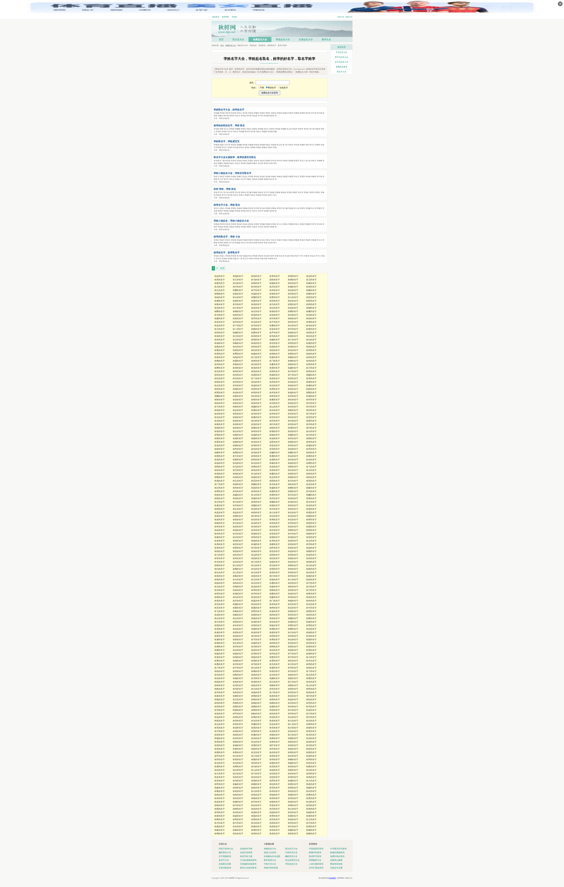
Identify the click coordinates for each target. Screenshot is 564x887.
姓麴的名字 (219, 396)
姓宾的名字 (275, 819)
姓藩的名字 (256, 735)
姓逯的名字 (311, 509)
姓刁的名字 (275, 361)
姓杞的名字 (275, 558)
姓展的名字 (275, 668)
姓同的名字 (238, 689)
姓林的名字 (256, 361)
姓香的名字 (256, 819)
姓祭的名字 (238, 639)
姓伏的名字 (311, 340)
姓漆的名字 (293, 805)
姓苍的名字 (256, 442)
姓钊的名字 (275, 784)
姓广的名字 (219, 484)
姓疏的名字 (256, 692)
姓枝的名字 (275, 618)
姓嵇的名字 (238, 551)
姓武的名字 (256, 421)
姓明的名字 (256, 340)
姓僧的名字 (219, 643)
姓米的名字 (219, 340)
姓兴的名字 (219, 590)
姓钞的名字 (311, 601)
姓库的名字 (256, 491)
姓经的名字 (219, 375)
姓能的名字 (238, 442)
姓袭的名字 (293, 738)
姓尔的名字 (293, 728)
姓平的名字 (293, 329)
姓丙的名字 (311, 759)
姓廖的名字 (275, 474)
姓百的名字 (275, 534)
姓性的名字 (293, 661)
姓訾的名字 (275, 495)
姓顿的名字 (238, 678)
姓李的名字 (275, 276)
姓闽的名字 (238, 587)
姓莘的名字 (311, 442)
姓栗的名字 (238, 608)
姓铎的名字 (275, 699)
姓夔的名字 (293, 488)
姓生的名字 (238, 618)
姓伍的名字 (293, 325)
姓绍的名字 (238, 788)
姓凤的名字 (311, 304)
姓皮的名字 (219, 325)
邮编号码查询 (315, 852)
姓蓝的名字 (293, 350)
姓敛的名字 (238, 742)
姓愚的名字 (219, 664)
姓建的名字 (275, 597)
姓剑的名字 (293, 706)
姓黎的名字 (256, 428)
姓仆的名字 (293, 735)
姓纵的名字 (275, 625)
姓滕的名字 (219, 318)
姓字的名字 (293, 657)
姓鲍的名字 (238, 311)
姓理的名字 (275, 569)
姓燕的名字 (219, 459)
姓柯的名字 (238, 371)
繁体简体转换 (336, 864)
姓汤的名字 (311, 315)
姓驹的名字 (275, 615)
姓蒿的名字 (238, 706)
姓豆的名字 (219, 608)
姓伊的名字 (275, 414)
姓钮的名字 (293, 385)
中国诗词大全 (291, 852)
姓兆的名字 (238, 763)
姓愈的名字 (256, 816)
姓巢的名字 (219, 505)
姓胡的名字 (238, 368)
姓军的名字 (293, 576)
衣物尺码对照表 (271, 868)
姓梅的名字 (219, 361)
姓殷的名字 (238, 318)
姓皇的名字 (275, 833)
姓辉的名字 (293, 565)
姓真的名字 (256, 809)
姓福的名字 (256, 534)
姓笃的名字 (219, 728)
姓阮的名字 (275, 350)
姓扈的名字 (311, 456)
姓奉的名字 (256, 576)
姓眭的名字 (256, 685)
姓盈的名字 (256, 601)
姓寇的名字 (311, 481)
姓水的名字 (238, 297)
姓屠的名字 (238, 438)
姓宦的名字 (219, 470)
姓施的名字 (293, 287)
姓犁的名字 (219, 594)
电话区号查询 (315, 856)
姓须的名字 (293, 502)
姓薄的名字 (293, 428)
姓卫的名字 (311, 280)
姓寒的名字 (219, 661)
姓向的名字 (293, 470)
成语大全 (348, 17)
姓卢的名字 (293, 371)
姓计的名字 (293, 340)
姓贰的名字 (293, 833)
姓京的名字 (256, 823)
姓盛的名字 (238, 361)
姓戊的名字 (311, 802)
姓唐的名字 (275, 311)
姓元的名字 (219, 329)
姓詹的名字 (219, 424)
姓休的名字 (219, 798)
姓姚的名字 (293, 332)
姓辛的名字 (293, 495)
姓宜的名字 (293, 608)
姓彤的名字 (238, 833)
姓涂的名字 (219, 519)
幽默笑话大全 (291, 856)
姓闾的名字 (311, 805)
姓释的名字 (219, 819)
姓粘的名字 (293, 548)
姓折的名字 (311, 615)
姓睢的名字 (275, 685)
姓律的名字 (256, 781)
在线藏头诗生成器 (272, 856)
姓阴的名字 (311, 438)
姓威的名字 (293, 781)
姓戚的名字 (256, 294)
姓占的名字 (293, 809)
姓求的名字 (238, 812)
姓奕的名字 (293, 812)
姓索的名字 (238, 435)
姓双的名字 (275, 442)
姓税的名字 (293, 802)
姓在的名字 (311, 791)
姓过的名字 (238, 537)
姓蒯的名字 (256, 505)
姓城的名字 (256, 544)
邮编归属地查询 (337, 852)
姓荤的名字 (275, 816)
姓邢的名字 (256, 389)
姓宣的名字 (275, 378)
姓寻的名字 (293, 668)
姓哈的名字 (219, 530)
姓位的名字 (256, 565)
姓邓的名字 (311, 378)
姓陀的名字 (311, 643)
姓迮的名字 (256, 805)
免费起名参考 (341, 67)
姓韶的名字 (219, 428)
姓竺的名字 (275, 509)
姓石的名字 (238, 385)
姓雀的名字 (275, 611)
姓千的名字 (293, 654)
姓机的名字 (311, 699)
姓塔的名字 (293, 636)
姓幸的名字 (293, 424)
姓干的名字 (293, 375)
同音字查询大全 (226, 849)
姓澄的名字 (219, 629)
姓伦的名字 (256, 569)
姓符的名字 (275, 421)
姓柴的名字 (293, 463)
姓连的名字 (275, 467)
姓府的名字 (219, 735)
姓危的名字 (238, 357)
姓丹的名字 (293, 671)
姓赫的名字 (293, 830)
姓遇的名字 (256, 745)
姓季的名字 (238, 354)
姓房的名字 (238, 375)
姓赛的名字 (238, 749)
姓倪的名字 (293, 315)
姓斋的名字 (311, 816)
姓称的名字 (219, 805)
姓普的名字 (293, 597)
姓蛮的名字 (219, 717)
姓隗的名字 (256, 407)
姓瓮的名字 (311, 692)
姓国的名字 (275, 481)
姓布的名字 (275, 604)
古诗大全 (340, 17)
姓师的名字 (219, 491)
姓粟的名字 (256, 608)
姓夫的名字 (311, 735)
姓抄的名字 (275, 777)
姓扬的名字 (219, 654)
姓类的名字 (238, 759)
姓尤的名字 (219, 287)
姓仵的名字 (311, 717)
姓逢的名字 (311, 445)
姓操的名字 (219, 583)
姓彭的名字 (293, 301)
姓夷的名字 (256, 717)
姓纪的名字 (238, 347)
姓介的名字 (256, 562)
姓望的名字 (219, 597)
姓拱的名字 (256, 763)
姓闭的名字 (311, 664)
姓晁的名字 (293, 491)
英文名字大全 (291, 849)
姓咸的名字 (256, 435)
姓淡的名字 (311, 636)
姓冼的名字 (238, 685)
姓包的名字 (293, 382)
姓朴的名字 (293, 773)
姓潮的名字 (275, 629)
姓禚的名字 (311, 629)
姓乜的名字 (238, 502)
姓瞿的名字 (311, 463)
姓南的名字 (311, 632)
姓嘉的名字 (238, 654)
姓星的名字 (219, 636)
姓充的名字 (238, 467)
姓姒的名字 (275, 812)
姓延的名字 (311, 749)
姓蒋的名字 (219, 283)
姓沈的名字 (238, 283)
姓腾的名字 (293, 629)
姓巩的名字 (238, 491)
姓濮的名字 (219, 456)
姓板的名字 (256, 657)
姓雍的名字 (238, 452)
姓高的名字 (256, 364)
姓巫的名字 (256, 403)
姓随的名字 (256, 759)
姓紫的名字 (219, 650)
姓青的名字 (311, 646)
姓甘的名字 (275, 417)
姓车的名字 (311, 407)
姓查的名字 (293, 505)
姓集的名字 (238, 830)
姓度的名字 (293, 745)
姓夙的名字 (256, 675)
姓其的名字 (275, 823)
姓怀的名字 (256, 431)
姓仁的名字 (293, 724)
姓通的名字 (275, 456)
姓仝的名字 (256, 689)
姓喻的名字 (311, 294)
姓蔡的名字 (293, 364)
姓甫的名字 (256, 830)
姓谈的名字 (256, 343)
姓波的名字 (256, 632)
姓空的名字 (275, 498)
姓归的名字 (256, 519)
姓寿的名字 (256, 456)
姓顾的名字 (256, 329)
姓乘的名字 (238, 752)
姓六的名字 (219, 555)
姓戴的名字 (238, 343)
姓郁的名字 (219, 382)
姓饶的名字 (256, 498)
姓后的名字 (311, 505)
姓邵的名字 (311, 332)
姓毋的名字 (311, 498)
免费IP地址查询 (337, 856)
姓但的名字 (275, 773)
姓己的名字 (293, 682)
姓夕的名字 (219, 823)
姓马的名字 (275, 304)
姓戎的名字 (219, 421)
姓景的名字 (311, 421)
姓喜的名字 (219, 601)
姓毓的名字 (311, 788)
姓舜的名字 (219, 565)
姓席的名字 (219, 354)
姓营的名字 (256, 597)
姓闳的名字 (238, 795)
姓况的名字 (256, 523)
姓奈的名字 (238, 625)
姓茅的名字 (293, 343)
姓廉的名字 (311, 311)
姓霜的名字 (256, 661)
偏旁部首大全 (225, 852)
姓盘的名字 (293, 699)
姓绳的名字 (256, 696)
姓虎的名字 (219, 615)
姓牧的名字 (238, 407)
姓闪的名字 (256, 636)
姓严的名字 (256, 290)
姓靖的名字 (293, 788)
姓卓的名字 (311, 435)
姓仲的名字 (256, 414)
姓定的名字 (256, 777)
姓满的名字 (219, 481)
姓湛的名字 (219, 336)
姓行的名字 (275, 576)
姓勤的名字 (275, 590)
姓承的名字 (238, 562)
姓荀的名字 (256, 392)
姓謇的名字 (293, 625)
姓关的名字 (238, 505)
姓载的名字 (275, 594)
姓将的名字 (219, 579)
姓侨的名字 (256, 833)
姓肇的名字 (256, 724)
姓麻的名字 (256, 354)
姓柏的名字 (219, 297)
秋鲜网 (231, 878)
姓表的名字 (275, 671)
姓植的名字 (293, 749)
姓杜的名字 (256, 350)
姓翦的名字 (219, 809)
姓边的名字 (293, 456)
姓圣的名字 (238, 738)
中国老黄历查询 (316, 849)
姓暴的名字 (256, 417)
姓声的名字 (256, 594)
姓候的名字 (256, 551)
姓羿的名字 (293, 396)
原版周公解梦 (336, 860)
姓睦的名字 (293, 587)
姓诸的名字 (311, 382)
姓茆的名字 (219, 706)
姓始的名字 (238, 636)
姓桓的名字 (256, 512)
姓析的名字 (256, 650)
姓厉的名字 (311, 417)
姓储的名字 (311, 396)
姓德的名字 (275, 537)
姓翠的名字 (311, 826)
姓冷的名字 (256, 495)
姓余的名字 (311, 325)
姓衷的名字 (275, 721)
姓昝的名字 (256, 371)
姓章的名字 (275, 297)
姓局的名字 (219, 544)
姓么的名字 (256, 770)
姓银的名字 (293, 601)
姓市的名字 (219, 562)
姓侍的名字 (311, 745)
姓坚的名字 (293, 583)
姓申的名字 (238, 449)
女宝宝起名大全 (341, 62)
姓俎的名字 (219, 721)
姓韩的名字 (256, 283)
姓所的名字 (311, 558)
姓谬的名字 (311, 678)
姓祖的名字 (238, 421)
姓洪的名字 (275, 382)
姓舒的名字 (256, 347)
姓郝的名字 (293, 318)
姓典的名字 (256, 826)
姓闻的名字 (293, 442)
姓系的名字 (293, 777)
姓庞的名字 (311, 343)
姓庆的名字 (238, 601)
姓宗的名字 (238, 378)
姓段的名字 (219, 403)
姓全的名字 (275, 410)
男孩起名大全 (283, 39)
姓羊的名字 (275, 392)
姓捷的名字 (275, 763)
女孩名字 (284, 88)
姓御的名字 (219, 738)
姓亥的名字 (219, 802)
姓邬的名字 (311, 318)
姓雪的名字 (275, 661)
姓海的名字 (275, 519)
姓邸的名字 (238, 735)
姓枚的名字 (256, 788)
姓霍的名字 (275, 368)
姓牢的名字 (256, 802)
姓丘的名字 (256, 572)
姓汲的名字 (238, 400)
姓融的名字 (238, 495)
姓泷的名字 (311, 738)
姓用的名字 (311, 809)
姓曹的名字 (238, 290)
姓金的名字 (293, 290)
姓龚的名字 (311, 385)
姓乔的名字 (293, 438)
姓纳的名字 (238, 541)
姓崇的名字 (275, 798)
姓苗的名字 (293, 304)
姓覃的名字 (238, 548)
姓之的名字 (311, 819)
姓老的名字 (311, 537)
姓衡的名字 (256, 477)
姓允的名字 (238, 756)
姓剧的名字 (256, 558)
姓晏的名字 (275, 463)
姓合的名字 (219, 724)
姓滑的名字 (275, 389)
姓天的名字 (293, 632)
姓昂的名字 (275, 781)
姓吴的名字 (311, 276)
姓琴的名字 (293, 523)
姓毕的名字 (275, 318)
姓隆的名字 (311, 488)
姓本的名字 (311, 661)
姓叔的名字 (256, 738)
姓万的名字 (311, 368)
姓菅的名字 (311, 703)
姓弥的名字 (293, 643)
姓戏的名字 (238, 731)
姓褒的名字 (311, 795)
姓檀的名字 (311, 618)
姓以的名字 (238, 773)
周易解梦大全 (315, 860)
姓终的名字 (311, 474)
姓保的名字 (311, 777)
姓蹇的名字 (293, 816)
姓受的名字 (219, 742)
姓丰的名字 (311, 502)
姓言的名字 (238, 534)
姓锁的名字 (238, 703)
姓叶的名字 (275, 424)
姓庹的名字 (275, 696)
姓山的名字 (275, 407)
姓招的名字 (293, 555)
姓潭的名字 (311, 625)
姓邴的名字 (256, 400)
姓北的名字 (219, 587)
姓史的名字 (256, 311)
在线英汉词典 (225, 864)
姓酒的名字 (219, 639)
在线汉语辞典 (246, 852)
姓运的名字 (256, 742)
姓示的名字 (256, 791)
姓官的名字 (293, 604)
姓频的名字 (256, 784)
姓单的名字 (238, 382)
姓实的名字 (275, 830)
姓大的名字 (311, 781)
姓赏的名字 (293, 527)
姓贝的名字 (238, 340)
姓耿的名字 (311, 477)
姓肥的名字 (311, 611)
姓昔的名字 (219, 749)
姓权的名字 (293, 509)
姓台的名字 (311, 541)
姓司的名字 (311, 424)
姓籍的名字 (275, 435)
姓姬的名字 (219, 449)
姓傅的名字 (311, 322)
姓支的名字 (219, 371)
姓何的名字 (256, 287)
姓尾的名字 (293, 752)
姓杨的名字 (275, 283)
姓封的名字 (256, 396)
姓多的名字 (219, 777)
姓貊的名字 (238, 615)
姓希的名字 (311, 594)
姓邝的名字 (256, 548)
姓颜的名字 (293, 357)
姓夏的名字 (275, 364)
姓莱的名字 (293, 770)
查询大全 (326, 39)
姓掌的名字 (311, 731)
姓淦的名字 (311, 710)
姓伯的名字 (275, 527)
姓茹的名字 (293, 467)
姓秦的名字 (311, 283)
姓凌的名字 (256, 368)
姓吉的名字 (275, 385)
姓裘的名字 (256, 375)
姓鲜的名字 (275, 608)
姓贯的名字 (311, 798)
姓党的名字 (219, 445)
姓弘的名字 (238, 481)
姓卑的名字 (256, 537)
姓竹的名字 (293, 534)
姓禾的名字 (275, 791)
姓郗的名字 (293, 410)
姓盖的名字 (219, 512)
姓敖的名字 (219, 495)
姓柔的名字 (293, 646)
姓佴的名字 (256, 527)
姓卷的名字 (238, 682)
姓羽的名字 (219, 812)
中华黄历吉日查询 (338, 849)
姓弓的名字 (219, 407)
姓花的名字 (219, 308)
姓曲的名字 (311, 534)
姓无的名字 (275, 664)
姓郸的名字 (256, 710)
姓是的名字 (311, 784)
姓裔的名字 (219, 752)
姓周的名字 (293, 276)
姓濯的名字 (293, 622)
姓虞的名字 (293, 368)
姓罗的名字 (256, 318)
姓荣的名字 (219, 392)
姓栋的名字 (256, 798)
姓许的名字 (238, 287)
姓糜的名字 (275, 400)
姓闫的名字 (256, 516)
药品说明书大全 (292, 860)
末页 (222, 268)
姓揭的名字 (293, 650)
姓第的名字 (238, 558)
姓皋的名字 (256, 795)
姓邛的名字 (311, 706)
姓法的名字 (275, 516)
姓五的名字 (256, 579)
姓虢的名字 (275, 706)
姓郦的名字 (219, 452)
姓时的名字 (293, 322)
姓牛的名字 (238, 456)
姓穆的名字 (238, 332)
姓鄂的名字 (219, 435)
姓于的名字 (275, 322)
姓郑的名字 (219, 280)
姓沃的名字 (219, 488)
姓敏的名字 (293, 763)
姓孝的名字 (293, 569)
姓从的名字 (311, 431)
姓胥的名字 (219, 442)
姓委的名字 (293, 784)
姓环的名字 (275, 749)
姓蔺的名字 (219, 438)
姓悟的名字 (293, 766)
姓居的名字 (238, 477)
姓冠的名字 (293, 819)
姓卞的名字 (238, 325)
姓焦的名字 (293, 403)
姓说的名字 (219, 678)
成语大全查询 (270, 852)
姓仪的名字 (311, 572)
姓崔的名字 (256, 385)
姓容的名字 (275, 470)
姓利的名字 (238, 488)
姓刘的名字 (293, 421)
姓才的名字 (293, 664)
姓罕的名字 (238, 714)
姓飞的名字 (219, 611)
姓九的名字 (293, 721)
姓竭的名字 (219, 833)
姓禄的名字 (238, 484)
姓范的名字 (275, 301)
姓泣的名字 (275, 682)
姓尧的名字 (311, 562)
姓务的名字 (311, 763)
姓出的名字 (256, 668)
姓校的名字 (275, 770)
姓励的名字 (311, 548)
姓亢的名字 (238, 523)
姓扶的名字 (256, 449)
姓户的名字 (219, 668)
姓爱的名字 (293, 530)
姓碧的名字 (238, 632)
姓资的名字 (238, 724)
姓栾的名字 (238, 417)
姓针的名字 (311, 696)
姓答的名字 (275, 756)
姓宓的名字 (238, 410)
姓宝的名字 (219, 604)
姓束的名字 (238, 424)
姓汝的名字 (293, 516)
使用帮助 (225, 17)
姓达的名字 (256, 555)
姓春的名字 (311, 622)
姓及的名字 (311, 597)
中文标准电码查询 (248, 860)
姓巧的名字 (256, 773)
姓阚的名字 (311, 495)
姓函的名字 (219, 826)
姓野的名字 (256, 611)
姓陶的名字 (219, 294)
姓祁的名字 (256, 336)
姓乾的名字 (275, 714)
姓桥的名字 (275, 657)
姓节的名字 (311, 608)
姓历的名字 (275, 809)
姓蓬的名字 (256, 410)
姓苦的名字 (293, 823)
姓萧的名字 (256, 332)
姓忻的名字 (238, 555)
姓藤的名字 (293, 618)
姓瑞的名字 (238, 657)
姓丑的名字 (219, 763)
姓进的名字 (238, 728)
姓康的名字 (275, 325)
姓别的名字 (238, 463)
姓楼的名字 (275, 544)
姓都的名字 (293, 477)
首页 (221, 39)
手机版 (234, 17)
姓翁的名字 (238, 392)
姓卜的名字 (238, 329)
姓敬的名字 (238, 576)
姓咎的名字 (293, 742)
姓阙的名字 (256, 484)
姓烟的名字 (238, 661)
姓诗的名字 (275, 654)
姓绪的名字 (275, 802)
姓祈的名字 (275, 650)
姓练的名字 (238, 583)
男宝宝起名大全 (341, 57)
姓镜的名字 (256, 629)
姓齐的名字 (256, 325)
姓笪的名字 (256, 530)
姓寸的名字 (311, 671)
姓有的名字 (275, 523)
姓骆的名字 (238, 364)
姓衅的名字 (275, 738)
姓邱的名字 (219, 364)
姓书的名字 (256, 664)
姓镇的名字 (275, 735)
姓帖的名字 (256, 714)
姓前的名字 (219, 745)
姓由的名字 (311, 742)
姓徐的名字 (311, 361)
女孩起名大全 (306, 39)
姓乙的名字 (256, 756)
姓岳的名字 (293, 519)
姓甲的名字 (219, 756)
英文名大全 (238, 39)
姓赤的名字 (238, 650)
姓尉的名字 (311, 579)
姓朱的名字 (293, 283)
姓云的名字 (293, 297)
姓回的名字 (311, 773)
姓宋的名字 (275, 343)
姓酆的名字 (219, 311)
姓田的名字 (311, 364)
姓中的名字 (238, 823)
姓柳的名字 (311, 308)
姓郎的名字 (311, 301)
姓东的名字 (275, 484)
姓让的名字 (238, 565)
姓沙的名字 (219, 502)
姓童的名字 (275, 357)
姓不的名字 (238, 668)
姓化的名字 (311, 770)
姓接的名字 (275, 632)
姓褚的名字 (293, 280)
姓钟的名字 (219, 703)
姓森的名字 (219, 788)
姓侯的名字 (219, 410)
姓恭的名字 (219, 576)
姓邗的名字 (219, 710)
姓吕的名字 (275, 287)
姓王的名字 (238, 280)
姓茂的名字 (256, 622)
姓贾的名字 (293, 354)
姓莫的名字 (311, 371)
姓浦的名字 (275, 459)
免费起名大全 (260, 39)
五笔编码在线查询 (248, 864)
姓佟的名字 (219, 534)
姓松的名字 (293, 400)
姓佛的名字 (219, 646)
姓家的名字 (238, 396)
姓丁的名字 (256, 378)
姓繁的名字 (219, 791)
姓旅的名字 (275, 579)
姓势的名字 (293, 689)
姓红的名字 (238, 509)
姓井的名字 (311, 400)
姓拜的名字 (238, 646)
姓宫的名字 (293, 414)
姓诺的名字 (238, 791)
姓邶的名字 (275, 710)
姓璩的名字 (275, 452)
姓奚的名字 (256, 301)
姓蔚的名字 (256, 488)
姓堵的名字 (275, 449)
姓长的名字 (238, 643)
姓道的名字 (293, 594)
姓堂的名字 (275, 572)
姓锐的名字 (275, 795)
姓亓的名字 (311, 587)
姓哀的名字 (256, 721)
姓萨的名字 (275, 548)
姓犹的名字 (275, 562)
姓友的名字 (293, 756)
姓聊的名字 (256, 671)
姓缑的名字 (219, 523)
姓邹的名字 (293, 294)
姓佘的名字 (238, 527)
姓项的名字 (293, 347)
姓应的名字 (219, 378)
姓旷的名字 (275, 745)
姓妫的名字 (256, 541)
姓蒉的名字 (219, 696)
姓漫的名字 (238, 594)
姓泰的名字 (219, 816)
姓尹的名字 (275, 332)
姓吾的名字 (311, 668)
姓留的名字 (311, 752)
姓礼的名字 (219, 572)
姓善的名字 (311, 650)
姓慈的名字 (311, 569)
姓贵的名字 (275, 805)
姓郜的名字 (238, 428)
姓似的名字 (238, 629)
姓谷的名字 (293, 407)
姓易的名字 (219, 474)
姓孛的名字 (293, 714)
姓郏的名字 (256, 459)
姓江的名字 (256, 357)
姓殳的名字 (311, 484)
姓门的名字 (275, 601)
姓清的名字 (293, 537)
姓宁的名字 (311, 414)
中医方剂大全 (270, 864)
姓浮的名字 (256, 678)
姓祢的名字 (219, 770)
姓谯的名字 (238, 530)
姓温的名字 (219, 463)
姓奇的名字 (256, 646)
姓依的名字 (293, 562)
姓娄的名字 (219, 357)
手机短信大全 (291, 864)
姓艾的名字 (238, 470)
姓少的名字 (311, 657)
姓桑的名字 (293, 452)
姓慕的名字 (256, 467)
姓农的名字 (311, 459)
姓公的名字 (275, 512)
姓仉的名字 (293, 512)
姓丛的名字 (219, 618)
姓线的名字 (219, 699)
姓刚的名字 (275, 646)
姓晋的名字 (219, 516)
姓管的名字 (275, 371)
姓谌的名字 (311, 555)
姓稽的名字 (238, 389)
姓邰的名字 (293, 431)
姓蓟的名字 (275, 428)
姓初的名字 (293, 544)
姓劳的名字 (293, 445)
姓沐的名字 (275, 622)
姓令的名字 (238, 579)
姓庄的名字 (256, 463)
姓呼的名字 (219, 784)
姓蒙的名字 (256, 438)
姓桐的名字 (256, 703)
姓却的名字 (256, 452)
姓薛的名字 (238, 315)
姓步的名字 (275, 477)
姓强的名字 (275, 354)
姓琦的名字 (275, 636)
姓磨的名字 (238, 696)
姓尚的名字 (293, 459)
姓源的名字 (238, 671)
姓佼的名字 (275, 752)
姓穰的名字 (238, 809)
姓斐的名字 (219, 657)
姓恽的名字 (311, 689)
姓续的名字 (275, 555)
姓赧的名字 (275, 678)
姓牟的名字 (219, 527)
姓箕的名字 (293, 696)
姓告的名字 (238, 798)
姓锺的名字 (293, 361)
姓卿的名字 (238, 569)
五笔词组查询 (225, 868)
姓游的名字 (256, 509)
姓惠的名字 (293, 392)
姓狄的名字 (311, 336)
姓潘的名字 (219, 301)
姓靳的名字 (219, 400)
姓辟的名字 (275, 826)
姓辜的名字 (219, 548)
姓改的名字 (238, 590)
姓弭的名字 (293, 692)
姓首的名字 (293, 731)
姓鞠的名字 (275, 502)
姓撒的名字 (238, 802)
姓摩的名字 (238, 766)
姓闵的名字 (311, 350)
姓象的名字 (219, 830)
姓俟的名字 (311, 756)
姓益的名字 (238, 512)
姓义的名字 (238, 572)
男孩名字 (272, 88)
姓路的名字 (311, 354)
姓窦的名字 (256, 297)
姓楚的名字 (238, 516)
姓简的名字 (238, 498)
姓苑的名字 (293, 558)
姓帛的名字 (311, 604)
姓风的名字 (219, 625)
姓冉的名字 (293, 449)
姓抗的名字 (238, 770)
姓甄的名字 (311, 392)
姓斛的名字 (256, 699)
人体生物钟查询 (316, 864)
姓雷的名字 (256, 315)
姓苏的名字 (311, 297)
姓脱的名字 (219, 682)
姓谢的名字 (275, 294)
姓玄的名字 (256, 752)
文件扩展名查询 (316, 868)
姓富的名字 (238, 403)
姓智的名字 (311, 728)
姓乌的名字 (275, 403)
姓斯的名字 (238, 675)
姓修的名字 (275, 587)
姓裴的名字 (293, 389)
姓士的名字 (293, 579)
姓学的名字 (238, 664)
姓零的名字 (219, 558)
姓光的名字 (275, 565)
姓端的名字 (311, 830)
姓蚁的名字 (219, 689)
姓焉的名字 (256, 731)
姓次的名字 (311, 675)
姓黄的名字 (311, 329)
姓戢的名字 (293, 685)
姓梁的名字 (238, 350)
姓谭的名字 (256, 445)
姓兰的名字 (219, 622)
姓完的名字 (219, 675)
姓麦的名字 (219, 537)
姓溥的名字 (256, 654)
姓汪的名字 (238, 336)
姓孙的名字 (256, 276)
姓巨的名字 (238, 597)
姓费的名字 (293, 311)
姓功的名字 (256, 766)
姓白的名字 (238, 431)
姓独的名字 (311, 654)
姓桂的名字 (311, 452)
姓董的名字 (219, 350)
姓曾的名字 (293, 498)
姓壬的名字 (219, 773)
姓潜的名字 (256, 682)
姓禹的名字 (293, 336)
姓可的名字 (219, 731)
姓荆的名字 (219, 509)
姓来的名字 (238, 777)
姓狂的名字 (293, 826)
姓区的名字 (238, 544)
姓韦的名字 (238, 304)
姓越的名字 (275, 488)
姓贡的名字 (275, 445)
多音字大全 (224, 860)
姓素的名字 (256, 643)
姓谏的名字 (293, 795)
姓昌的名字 (256, 304)
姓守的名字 (311, 583)
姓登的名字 (293, 615)
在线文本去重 (336, 868)
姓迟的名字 (275, 551)
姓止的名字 (311, 685)
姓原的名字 (293, 541)
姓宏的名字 (275, 766)
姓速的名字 (219, 632)
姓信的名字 (256, 587)
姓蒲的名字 (275, 431)
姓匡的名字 (256, 481)
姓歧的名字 (293, 791)
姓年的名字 (275, 530)
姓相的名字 (275, 505)
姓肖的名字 (311, 682)
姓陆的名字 (311, 389)
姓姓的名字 (219, 671)
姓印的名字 (311, 428)
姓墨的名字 (311, 527)
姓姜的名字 (238, 294)
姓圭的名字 (293, 717)
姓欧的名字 (293, 484)
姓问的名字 (219, 569)
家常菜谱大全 (270, 860)
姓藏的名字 (238, 604)
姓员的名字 (275, 731)
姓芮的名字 (275, 396)
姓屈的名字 (275, 347)
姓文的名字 (293, 481)
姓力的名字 (311, 590)
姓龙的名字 (256, 424)
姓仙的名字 (293, 639)
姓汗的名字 (311, 714)
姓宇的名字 (256, 639)
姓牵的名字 (238, 692)
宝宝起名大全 (341, 52)
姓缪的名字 (275, 375)
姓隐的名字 (311, 639)
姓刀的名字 (275, 692)
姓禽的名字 (238, 611)
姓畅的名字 (293, 759)
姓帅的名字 (311, 519)
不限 (262, 88)
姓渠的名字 (256, 625)
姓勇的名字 (275, 583)
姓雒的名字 (311, 833)
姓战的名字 (293, 551)
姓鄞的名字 (311, 551)
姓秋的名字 (238, 414)
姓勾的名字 (311, 491)
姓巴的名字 (311, 403)
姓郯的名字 (238, 710)
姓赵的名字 (219, 276)
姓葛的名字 (238, 301)
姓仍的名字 (311, 721)
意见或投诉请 (327, 878)
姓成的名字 (219, 343)
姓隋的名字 (256, 706)
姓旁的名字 (293, 798)
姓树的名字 (275, 703)
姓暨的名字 (219, 477)
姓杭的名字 (256, 382)
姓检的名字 (256, 618)
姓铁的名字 (219, 795)
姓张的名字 (311, 287)
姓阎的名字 (219, 467)
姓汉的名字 (256, 583)
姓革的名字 (256, 590)
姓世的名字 (275, 689)
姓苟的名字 (275, 759)
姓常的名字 (238, 322)
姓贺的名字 (275, 315)
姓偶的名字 (238, 745)
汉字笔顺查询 (225, 856)
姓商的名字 (311, 523)
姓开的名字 (311, 544)
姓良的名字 (238, 826)
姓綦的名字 (311, 766)
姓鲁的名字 (219, 304)
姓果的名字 (238, 819)
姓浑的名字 (219, 692)
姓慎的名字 (238, 474)
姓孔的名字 (219, 290)
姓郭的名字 (311, 357)
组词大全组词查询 (248, 868)
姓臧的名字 (275, 340)
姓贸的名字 (293, 590)
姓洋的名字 (293, 710)
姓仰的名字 (219, 414)
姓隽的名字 (275, 639)
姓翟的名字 (238, 445)
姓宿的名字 (219, 431)
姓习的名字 (311, 467)
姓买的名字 (275, 788)
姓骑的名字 (256, 615)
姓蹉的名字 (293, 678)
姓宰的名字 (311, 449)
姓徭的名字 (238, 717)
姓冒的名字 (219, 781)
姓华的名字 (275, 290)
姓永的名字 (311, 565)
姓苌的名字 (293, 703)
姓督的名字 (311, 512)
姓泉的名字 (219, 541)
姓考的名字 (275, 541)
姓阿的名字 (275, 643)
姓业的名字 (275, 724)
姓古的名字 (311, 470)
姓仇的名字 (219, 417)
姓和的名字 (219, 332)
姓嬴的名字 (238, 784)
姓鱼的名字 (256, 470)
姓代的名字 (238, 805)
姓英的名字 (238, 622)
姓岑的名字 (219, 315)
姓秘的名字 (311, 812)
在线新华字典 (246, 849)
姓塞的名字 (275, 742)
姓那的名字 (219, 498)
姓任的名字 (275, 308)
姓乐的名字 (256, 322)
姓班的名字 (311, 410)
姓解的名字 (311, 375)
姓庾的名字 (293, 474)
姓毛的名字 (275, 336)
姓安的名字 (219, 322)
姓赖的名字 (293, 435)
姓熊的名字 (219, 347)
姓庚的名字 (219, 766)
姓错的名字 (293, 675)
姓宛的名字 (219, 551)
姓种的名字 (219, 685)
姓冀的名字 (238, 459)
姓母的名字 (293, 572)
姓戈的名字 (256, 474)
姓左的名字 (219, 385)
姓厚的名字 (311, 724)
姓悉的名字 (256, 728)
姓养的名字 (256, 502)
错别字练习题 (246, 856)
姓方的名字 (238, 308)
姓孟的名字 (275, 329)
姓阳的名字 (311, 530)
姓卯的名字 (219, 759)
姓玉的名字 (238, 699)
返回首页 (215, 17)
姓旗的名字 (311, 576)
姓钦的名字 (238, 519)
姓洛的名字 (219, 714)
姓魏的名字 (311, 290)
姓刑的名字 (238, 721)
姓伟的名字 (238, 781)
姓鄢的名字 (311, 516)
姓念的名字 (275, 675)
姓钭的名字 (293, 417)
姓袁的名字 (293, 308)
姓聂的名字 (275, 491)
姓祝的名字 (311, 347)
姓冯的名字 (256, 280)
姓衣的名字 (256, 604)
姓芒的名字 (311, 823)
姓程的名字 (219, 389)
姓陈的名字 (275, 280)
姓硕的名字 (238, 816)
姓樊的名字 (219, 368)
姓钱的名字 (238, 276)
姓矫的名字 (256, 749)
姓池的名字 (275, 438)
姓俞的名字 (256, 308)
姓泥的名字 (275, 717)
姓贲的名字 (293, 378)
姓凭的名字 (275, 728)
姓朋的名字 (256, 812)
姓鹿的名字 (293, 611)
